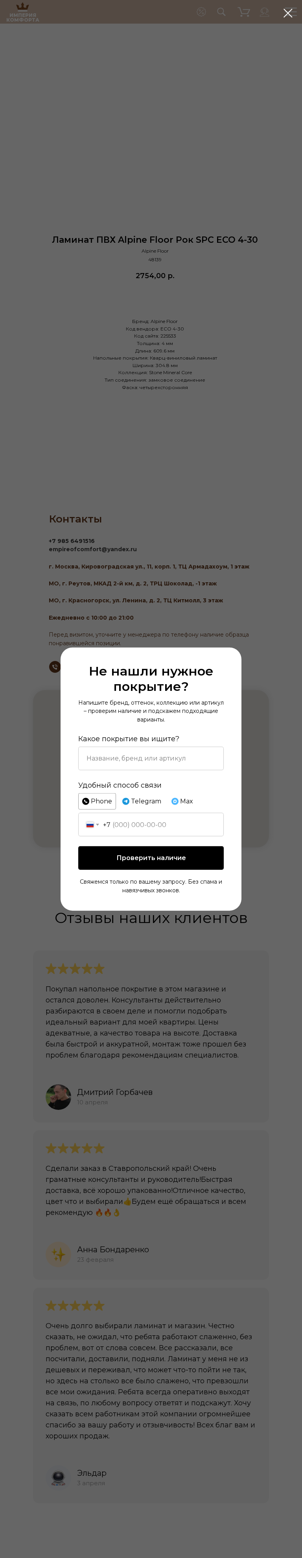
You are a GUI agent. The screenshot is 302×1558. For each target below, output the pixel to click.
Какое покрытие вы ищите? (128, 738)
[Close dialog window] (288, 13)
